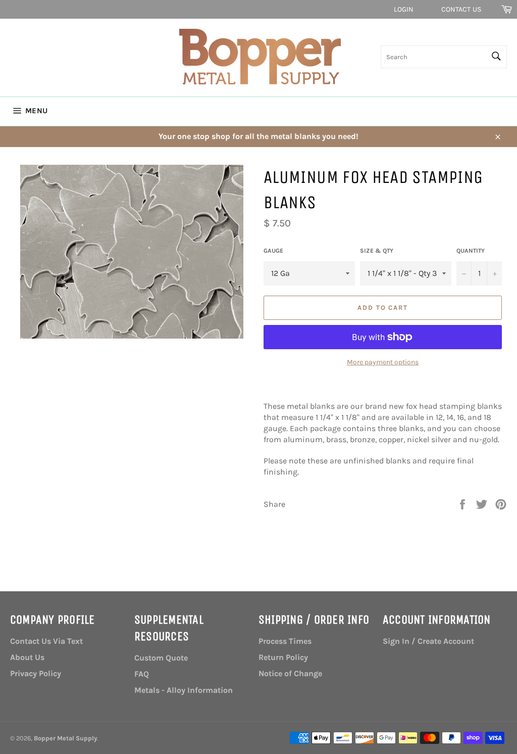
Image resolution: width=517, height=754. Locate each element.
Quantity (470, 250)
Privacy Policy (35, 673)
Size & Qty (376, 250)
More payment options (383, 362)
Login (404, 9)
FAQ (141, 674)
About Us (27, 657)
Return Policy (283, 657)
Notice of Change (290, 673)
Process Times (285, 641)
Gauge (273, 250)
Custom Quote (161, 658)
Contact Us (461, 9)
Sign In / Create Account (428, 641)
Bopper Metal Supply (65, 738)
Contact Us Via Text (46, 641)
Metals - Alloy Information (183, 690)
